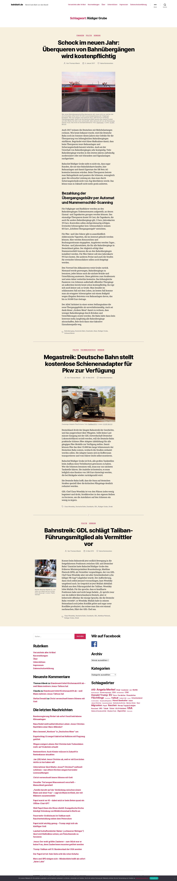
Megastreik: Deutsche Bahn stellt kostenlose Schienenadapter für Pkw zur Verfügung (88, 363)
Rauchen (112, 705)
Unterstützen (112, 5)
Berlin (135, 690)
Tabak (105, 708)
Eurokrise (121, 695)
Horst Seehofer (120, 700)
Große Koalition (95, 700)
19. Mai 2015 (90, 378)
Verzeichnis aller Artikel (77, 5)
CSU (127, 692)
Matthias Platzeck (104, 616)
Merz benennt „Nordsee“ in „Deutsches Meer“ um (55, 731)
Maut (95, 331)
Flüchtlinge (97, 697)
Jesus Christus (96, 703)
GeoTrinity (100, 122)
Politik (89, 35)
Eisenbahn (89, 331)
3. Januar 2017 (90, 63)
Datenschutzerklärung (138, 5)
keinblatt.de (17, 5)
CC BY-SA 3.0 (107, 424)
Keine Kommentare (106, 63)
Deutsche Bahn (80, 331)
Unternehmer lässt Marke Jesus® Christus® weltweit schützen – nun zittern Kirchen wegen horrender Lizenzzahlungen (57, 770)
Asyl (118, 690)
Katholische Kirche (119, 703)
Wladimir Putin (111, 711)
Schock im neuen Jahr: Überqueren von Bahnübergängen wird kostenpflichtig (88, 49)
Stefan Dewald (40, 698)
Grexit (128, 698)
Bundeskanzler (95, 692)
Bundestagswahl (105, 692)
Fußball (114, 698)
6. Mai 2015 (90, 551)
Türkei (111, 708)
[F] (117, 644)
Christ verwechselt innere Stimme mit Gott (53, 777)
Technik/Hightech (88, 350)
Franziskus (107, 698)
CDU (114, 692)
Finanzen (80, 35)
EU (110, 694)
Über (103, 5)
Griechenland (136, 698)
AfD (93, 689)
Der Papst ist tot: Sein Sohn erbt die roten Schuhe (56, 854)
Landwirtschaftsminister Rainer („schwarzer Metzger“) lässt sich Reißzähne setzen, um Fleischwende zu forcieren (58, 834)
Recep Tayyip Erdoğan (127, 705)
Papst (105, 705)
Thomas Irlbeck (74, 63)
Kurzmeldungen (93, 5)
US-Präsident (120, 708)
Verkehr (97, 35)
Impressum (124, 5)
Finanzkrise (131, 695)
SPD (100, 708)
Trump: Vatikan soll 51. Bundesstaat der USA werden (57, 849)
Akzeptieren (154, 878)
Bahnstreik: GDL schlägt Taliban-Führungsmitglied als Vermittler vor (88, 537)
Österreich (129, 711)
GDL (95, 506)
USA (129, 708)
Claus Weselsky (69, 506)
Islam (131, 701)
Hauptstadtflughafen (106, 700)
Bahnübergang (69, 331)
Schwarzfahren (69, 333)
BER (131, 690)
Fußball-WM (122, 698)
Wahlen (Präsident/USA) (98, 711)
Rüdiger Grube (103, 331)
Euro (115, 695)
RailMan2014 (92, 424)
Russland (94, 708)
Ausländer (125, 690)
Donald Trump (99, 695)
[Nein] (175, 878)
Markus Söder (131, 703)
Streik (111, 506)
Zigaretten (121, 711)
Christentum (120, 692)
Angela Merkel (106, 689)
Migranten (96, 705)
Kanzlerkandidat (107, 703)
